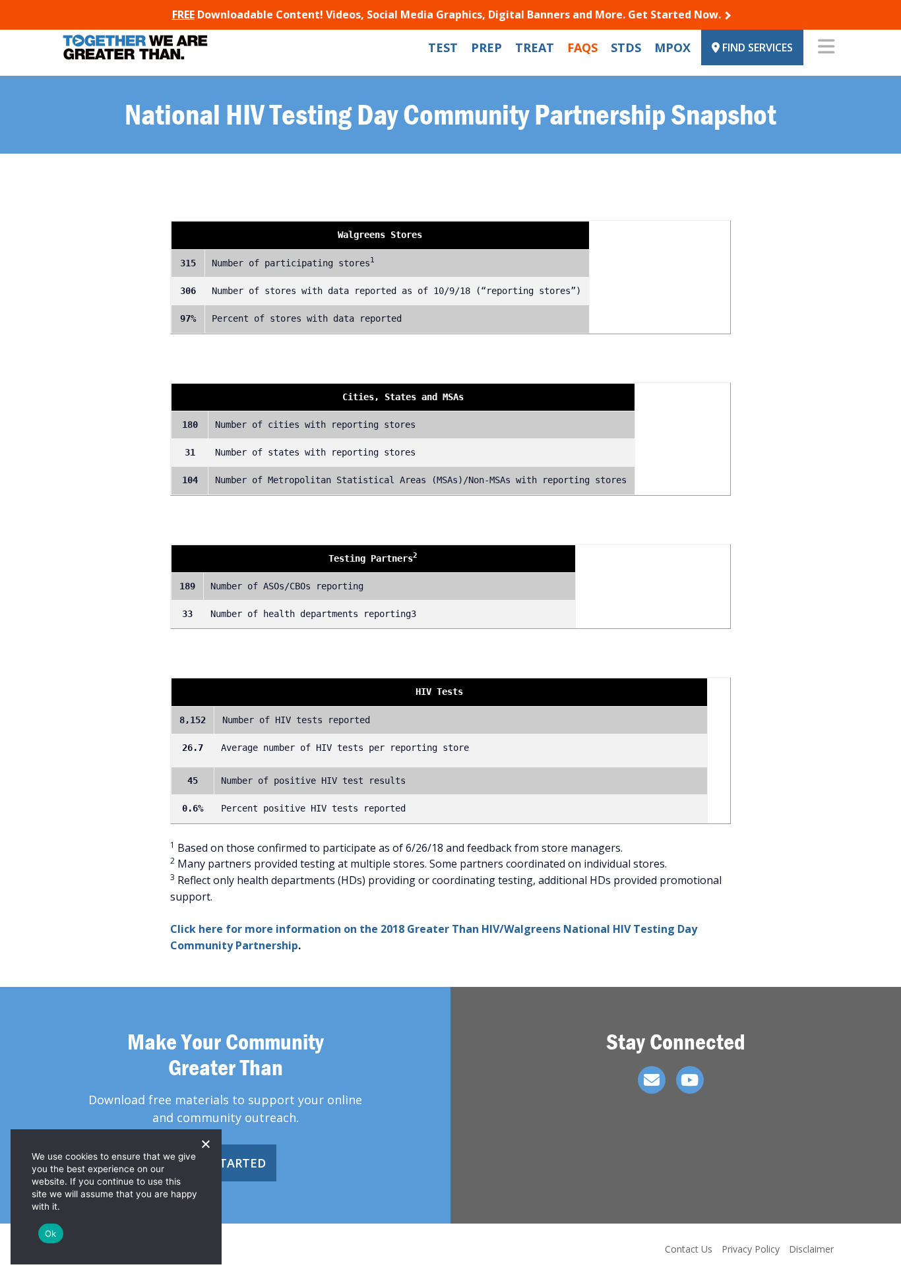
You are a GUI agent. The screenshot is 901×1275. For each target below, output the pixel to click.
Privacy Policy (751, 1249)
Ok (51, 1233)
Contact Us (688, 1249)
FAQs (582, 47)
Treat (534, 47)
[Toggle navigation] (826, 47)
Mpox (672, 47)
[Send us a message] (652, 1080)
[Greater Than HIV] (135, 47)
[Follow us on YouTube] (690, 1080)
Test (443, 47)
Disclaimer (811, 1249)
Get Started (225, 1163)
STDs (626, 47)
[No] (205, 1143)
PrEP (486, 47)
